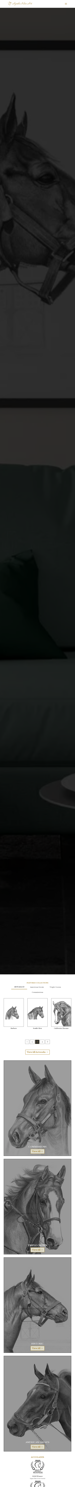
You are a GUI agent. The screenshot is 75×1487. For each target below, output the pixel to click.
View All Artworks (36, 1052)
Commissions (37, 992)
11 (47, 1042)
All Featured (19, 987)
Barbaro (14, 1028)
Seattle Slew (37, 1028)
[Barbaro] (14, 1012)
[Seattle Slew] (37, 1012)
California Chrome (61, 1028)
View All (36, 1151)
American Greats (37, 987)
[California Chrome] (61, 1012)
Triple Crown (55, 987)
